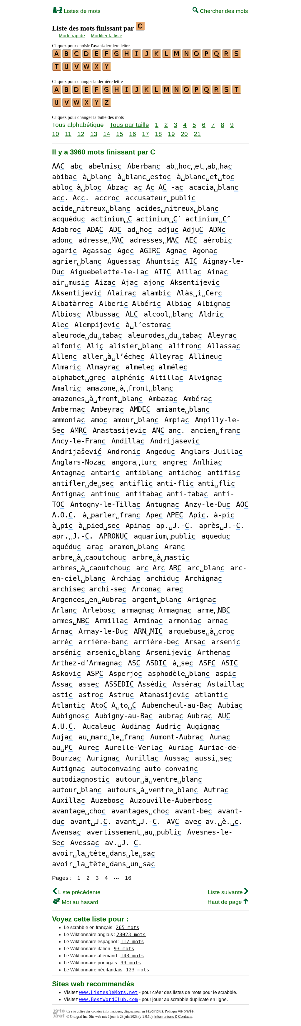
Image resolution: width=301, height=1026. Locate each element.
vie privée (186, 1011)
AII (162, 272)
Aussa (176, 758)
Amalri (66, 388)
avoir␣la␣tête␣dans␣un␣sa (103, 864)
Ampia (176, 420)
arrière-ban (103, 642)
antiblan (144, 473)
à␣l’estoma (148, 325)
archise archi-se (89, 589)
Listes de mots (81, 11)
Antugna (162, 504)
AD (115, 230)
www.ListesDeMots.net (108, 992)
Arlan (64, 610)
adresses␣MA (154, 240)
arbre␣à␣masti (161, 557)
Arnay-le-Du (103, 631)
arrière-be (156, 642)
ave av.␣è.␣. (214, 822)
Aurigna (103, 758)
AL (132, 314)
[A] (57, 56)
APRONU (113, 536)
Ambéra (197, 399)
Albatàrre (72, 304)
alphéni (127, 378)
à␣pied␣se (99, 526)
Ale (60, 325)
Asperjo (125, 674)
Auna (220, 737)
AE (191, 240)
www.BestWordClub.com (108, 999)
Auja (62, 737)
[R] (227, 56)
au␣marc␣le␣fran (111, 737)
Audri (168, 726)
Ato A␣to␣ (113, 705)
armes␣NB (70, 621)
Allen (64, 356)
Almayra (103, 367)
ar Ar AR (158, 568)
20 (184, 133)
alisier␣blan (136, 346)
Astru (121, 695)
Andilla (127, 441)
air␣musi (70, 282)
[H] (127, 56)
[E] (97, 56)
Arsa (195, 642)
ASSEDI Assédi (136, 684)
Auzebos (107, 800)
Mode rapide (72, 35)
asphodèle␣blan (179, 674)
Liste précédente (79, 892)
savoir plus (154, 1011)
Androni (123, 452)
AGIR (150, 251)
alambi (156, 293)
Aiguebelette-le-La (109, 272)
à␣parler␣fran (111, 515)
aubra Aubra (185, 716)
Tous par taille (129, 124)
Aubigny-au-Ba (124, 716)
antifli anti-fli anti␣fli (177, 483)
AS (134, 663)
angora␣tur (134, 462)
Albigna (213, 304)
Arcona (146, 589)
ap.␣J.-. (174, 526)
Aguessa (123, 261)
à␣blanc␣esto (144, 177)
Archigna (203, 578)
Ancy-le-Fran (79, 441)
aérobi (217, 240)
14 (106, 133)
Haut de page (225, 902)
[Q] (217, 56)
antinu (105, 494)
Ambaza (162, 399)
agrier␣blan (76, 261)
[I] (137, 56)
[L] (167, 56)
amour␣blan (135, 420)
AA (58, 166)
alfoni (66, 346)
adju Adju (180, 230)
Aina (217, 272)
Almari (66, 367)
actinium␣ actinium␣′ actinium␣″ (161, 219)
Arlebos (99, 610)
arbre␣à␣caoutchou (89, 557)
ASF (207, 663)
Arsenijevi (168, 652)
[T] (57, 69)
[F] (107, 56)
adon (62, 240)
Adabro (66, 230)
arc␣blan (205, 568)
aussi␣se (213, 758)
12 (80, 133)
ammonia (68, 420)
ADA (95, 230)
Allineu (205, 356)
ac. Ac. (70, 198)
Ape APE (164, 515)
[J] (147, 56)
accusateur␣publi (160, 198)
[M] (177, 56)
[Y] (107, 69)
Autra (216, 790)
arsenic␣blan (113, 652)
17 (145, 133)
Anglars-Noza (79, 462)
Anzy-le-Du (207, 504)
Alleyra (166, 356)
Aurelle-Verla (134, 748)
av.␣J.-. (123, 843)
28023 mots (131, 934)
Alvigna (205, 378)
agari (64, 251)
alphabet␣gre (79, 378)
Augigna (203, 726)
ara (95, 547)
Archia (125, 578)
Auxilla (68, 800)
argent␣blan (156, 600)
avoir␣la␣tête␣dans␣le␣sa (103, 853)
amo (99, 420)
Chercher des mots (223, 11)
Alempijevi (97, 325)
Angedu (160, 452)
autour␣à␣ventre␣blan (159, 779)
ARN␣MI (148, 631)
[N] (187, 56)
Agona (205, 251)
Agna (176, 251)
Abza (117, 187)
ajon (154, 282)
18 (158, 133)
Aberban (143, 166)
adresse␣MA (101, 240)
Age (125, 251)
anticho (184, 473)
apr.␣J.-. (72, 536)
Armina (148, 621)
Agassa (97, 251)
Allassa (223, 346)
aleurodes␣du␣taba (165, 335)
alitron (184, 346)
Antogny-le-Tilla (105, 504)
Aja (129, 282)
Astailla (225, 684)
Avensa (66, 832)
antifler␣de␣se (83, 483)
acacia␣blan (213, 187)
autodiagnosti (81, 779)
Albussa (103, 314)
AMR (78, 430)
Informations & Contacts (173, 1017)
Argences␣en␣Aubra (89, 600)
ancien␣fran (215, 430)
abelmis (104, 166)
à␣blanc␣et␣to (205, 177)
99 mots (131, 963)
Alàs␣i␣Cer (199, 293)
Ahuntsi (162, 261)
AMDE (140, 409)
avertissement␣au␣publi (134, 832)
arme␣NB (213, 610)
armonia (184, 621)
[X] (97, 69)
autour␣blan (76, 790)
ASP (95, 674)
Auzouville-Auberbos (171, 800)
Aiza (105, 282)
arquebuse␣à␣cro (201, 631)
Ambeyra (107, 409)
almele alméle (156, 367)
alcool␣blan (168, 314)
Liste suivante (226, 892)
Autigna (68, 769)
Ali (95, 346)
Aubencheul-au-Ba (177, 705)
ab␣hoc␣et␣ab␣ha (199, 166)
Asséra (187, 684)
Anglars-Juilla (212, 452)
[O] (197, 56)
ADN (217, 230)
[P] (207, 56)
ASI (229, 663)
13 (93, 133)
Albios (66, 314)
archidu (162, 578)
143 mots (132, 955)
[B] (67, 56)
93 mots (124, 948)
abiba (64, 177)
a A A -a (158, 187)
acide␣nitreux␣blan (91, 208)
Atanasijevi (164, 695)
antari (105, 473)
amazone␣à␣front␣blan (130, 388)
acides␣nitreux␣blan (177, 208)
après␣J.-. (221, 526)
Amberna (68, 409)
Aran (174, 547)
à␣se (183, 663)
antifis (223, 473)
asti (62, 695)
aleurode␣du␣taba (87, 335)
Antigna (68, 494)
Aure (88, 748)
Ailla (189, 272)
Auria (180, 748)
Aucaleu (99, 726)
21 (197, 133)
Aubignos (70, 716)
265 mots (127, 927)
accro (107, 198)
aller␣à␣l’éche (113, 356)
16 (132, 133)
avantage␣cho (79, 811)
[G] (117, 56)
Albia (179, 304)
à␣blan (97, 177)
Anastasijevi (119, 430)
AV (173, 822)
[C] (77, 56)
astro (90, 695)
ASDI (156, 663)
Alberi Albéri (130, 304)
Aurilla (142, 758)
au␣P (62, 748)
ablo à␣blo (76, 187)
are (175, 589)
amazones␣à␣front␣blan (97, 399)
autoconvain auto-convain (144, 769)
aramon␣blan (133, 547)
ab (76, 166)
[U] (67, 69)
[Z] (107, 105)
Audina (135, 726)
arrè (62, 642)
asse (88, 684)
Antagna (68, 473)
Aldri (211, 314)
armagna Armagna (156, 610)
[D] (87, 56)
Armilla (111, 621)
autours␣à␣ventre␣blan (152, 790)
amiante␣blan (183, 409)
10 (55, 133)
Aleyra (222, 335)
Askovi (66, 674)
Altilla (166, 378)
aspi (225, 674)
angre (175, 462)
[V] (77, 69)
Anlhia (207, 462)
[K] (157, 56)
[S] (237, 56)
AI (191, 261)
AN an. (168, 430)
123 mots (137, 970)
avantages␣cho (140, 811)
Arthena (213, 652)
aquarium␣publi (164, 536)
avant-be (193, 811)
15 (119, 133)
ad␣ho (139, 230)
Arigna (201, 600)
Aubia (230, 705)
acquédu (68, 219)
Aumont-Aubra (177, 737)
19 (171, 133)
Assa (62, 684)
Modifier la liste (106, 35)
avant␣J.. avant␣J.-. (115, 822)
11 (68, 133)
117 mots (132, 941)
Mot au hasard (79, 902)
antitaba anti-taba (167, 494)
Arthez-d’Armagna (87, 663)
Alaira (121, 293)
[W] (87, 69)
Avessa (84, 843)
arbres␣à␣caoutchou (91, 568)
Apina (138, 526)
